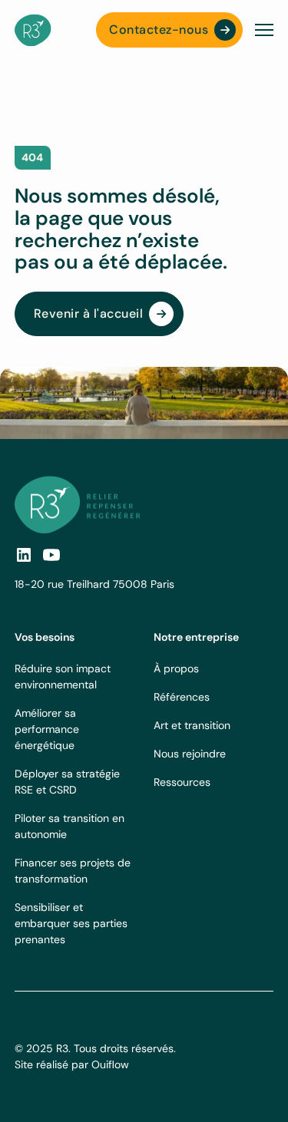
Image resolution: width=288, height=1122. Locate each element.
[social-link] (51, 555)
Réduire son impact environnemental (63, 676)
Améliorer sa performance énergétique (47, 729)
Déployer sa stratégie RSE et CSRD (67, 782)
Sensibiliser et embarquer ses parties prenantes (71, 923)
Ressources (182, 782)
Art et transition (192, 725)
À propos (176, 668)
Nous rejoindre (190, 754)
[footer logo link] (78, 504)
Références (182, 697)
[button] (261, 30)
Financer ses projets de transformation (73, 871)
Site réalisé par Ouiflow (72, 1064)
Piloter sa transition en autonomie (69, 826)
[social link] (24, 555)
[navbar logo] (33, 30)
